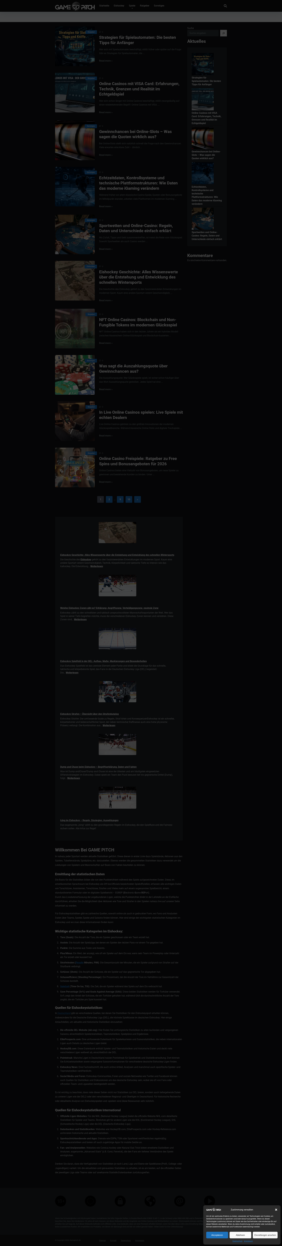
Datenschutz (237, 1241)
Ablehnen (240, 1235)
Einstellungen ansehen (265, 1235)
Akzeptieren (217, 1235)
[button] (276, 1209)
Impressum (248, 1241)
